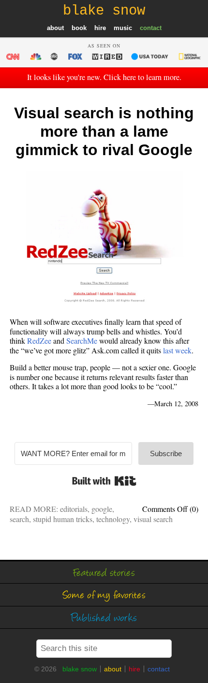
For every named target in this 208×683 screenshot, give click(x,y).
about (55, 28)
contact (151, 28)
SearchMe (81, 340)
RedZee (39, 340)
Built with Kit (104, 481)
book (79, 28)
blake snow (79, 669)
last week (177, 350)
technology (113, 519)
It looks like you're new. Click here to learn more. (104, 77)
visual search (153, 519)
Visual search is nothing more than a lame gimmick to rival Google (104, 131)
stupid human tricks (62, 519)
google (101, 509)
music (123, 28)
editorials (74, 509)
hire (100, 28)
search (19, 519)
